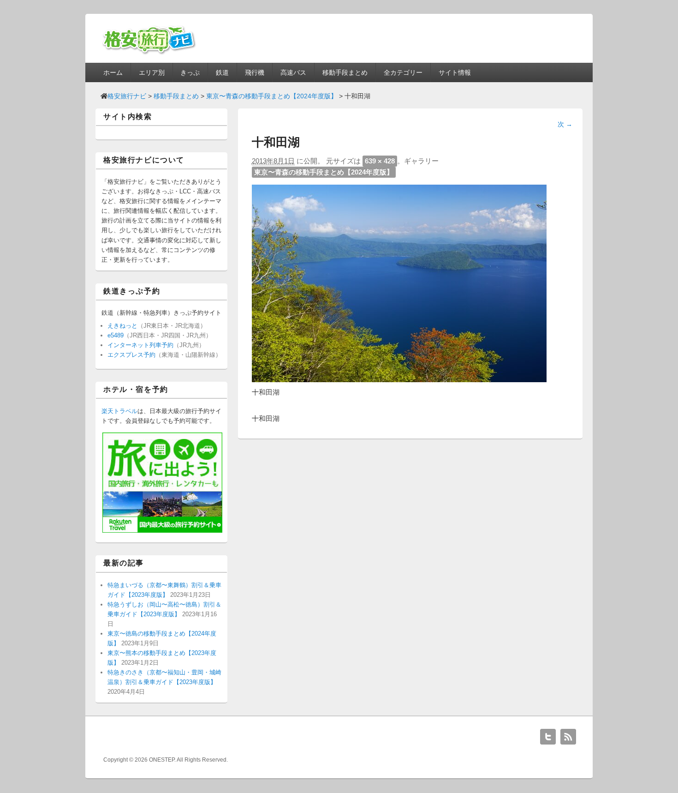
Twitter (548, 737)
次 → (565, 124)
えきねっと (122, 325)
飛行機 (254, 72)
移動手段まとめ (345, 72)
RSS (568, 737)
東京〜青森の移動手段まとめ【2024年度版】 (323, 172)
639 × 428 (380, 161)
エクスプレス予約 (131, 354)
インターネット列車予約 (140, 345)
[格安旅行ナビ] (149, 53)
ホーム (113, 72)
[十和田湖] (399, 380)
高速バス (293, 72)
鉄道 (222, 72)
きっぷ (190, 72)
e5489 (115, 335)
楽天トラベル (119, 411)
